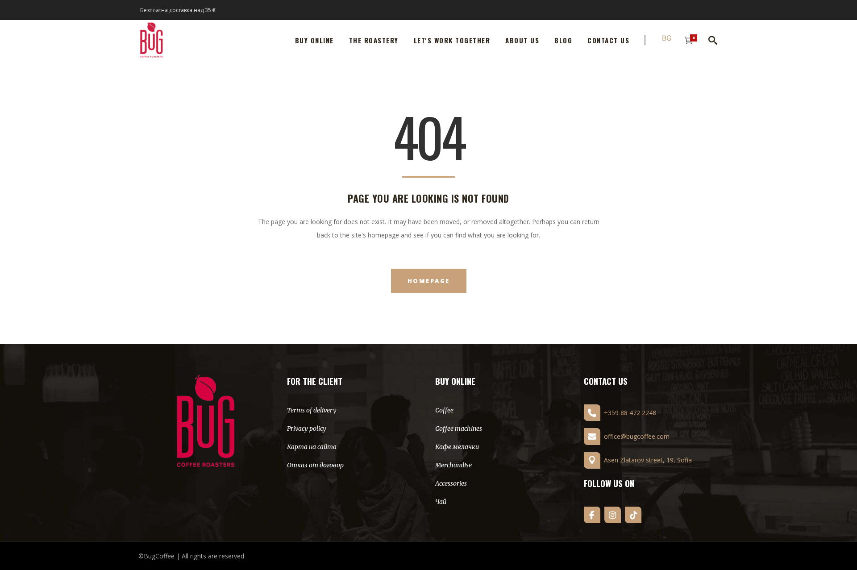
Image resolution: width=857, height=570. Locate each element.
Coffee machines (458, 428)
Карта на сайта (312, 447)
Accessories (451, 483)
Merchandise (453, 465)
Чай (440, 502)
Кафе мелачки (457, 447)
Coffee (444, 410)
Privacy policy (306, 428)
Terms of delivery (312, 410)
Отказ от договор (315, 465)
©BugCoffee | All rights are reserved (191, 556)
